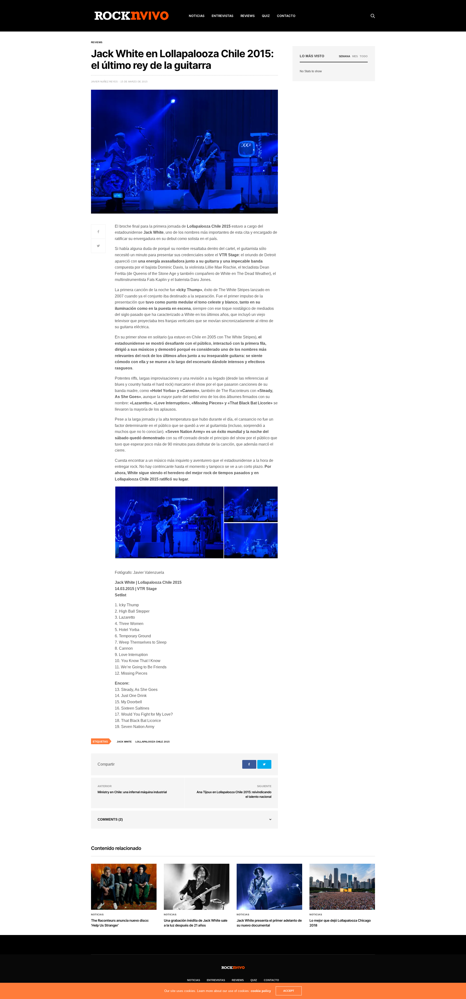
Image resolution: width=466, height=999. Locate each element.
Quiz (266, 16)
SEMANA (344, 56)
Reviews (96, 42)
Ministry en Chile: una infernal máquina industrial (132, 792)
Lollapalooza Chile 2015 (152, 741)
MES (355, 56)
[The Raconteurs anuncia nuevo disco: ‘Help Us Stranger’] (124, 887)
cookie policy (261, 991)
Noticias (97, 914)
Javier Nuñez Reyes (104, 81)
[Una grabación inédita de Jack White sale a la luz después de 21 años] (196, 887)
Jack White (124, 741)
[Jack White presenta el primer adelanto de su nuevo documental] (269, 887)
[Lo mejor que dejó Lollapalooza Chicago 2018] (342, 887)
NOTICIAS (196, 16)
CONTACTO (286, 16)
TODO (364, 56)
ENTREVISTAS (222, 16)
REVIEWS (248, 16)
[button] (169, 522)
